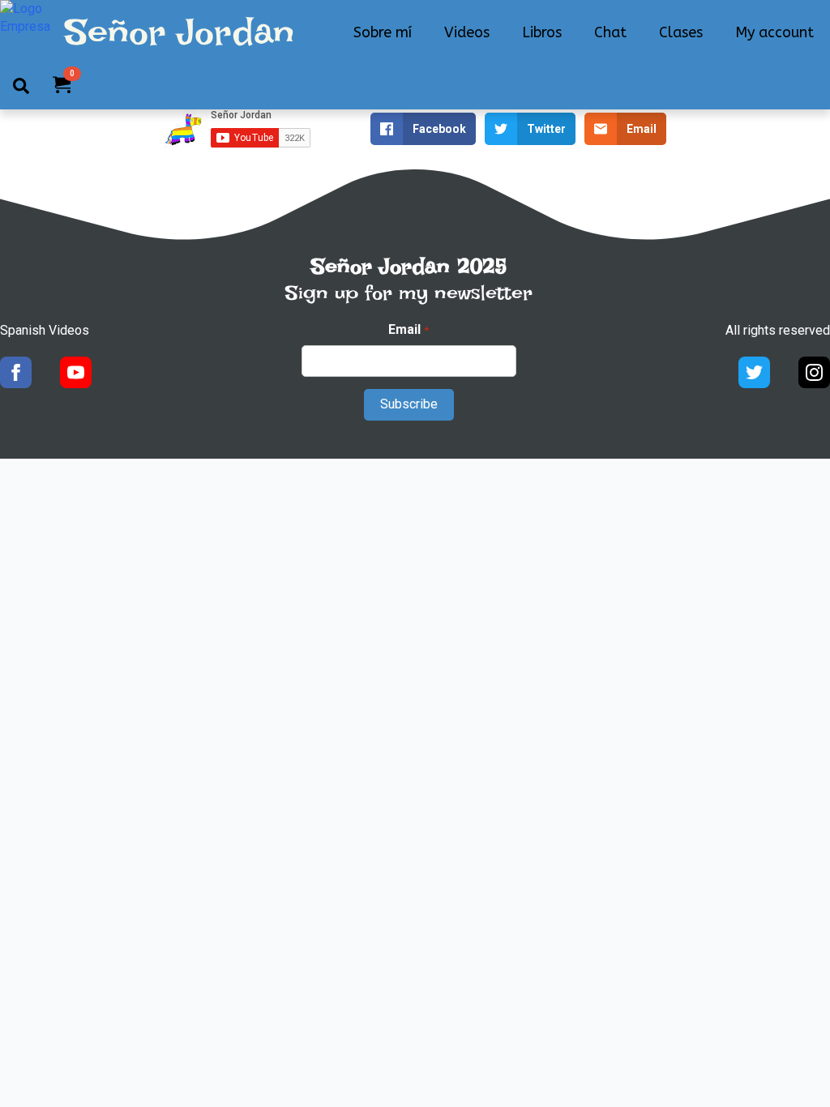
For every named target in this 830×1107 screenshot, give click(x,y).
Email (408, 329)
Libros (542, 32)
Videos (467, 32)
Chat (610, 32)
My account (774, 32)
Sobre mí (382, 32)
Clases (681, 32)
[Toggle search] (21, 86)
